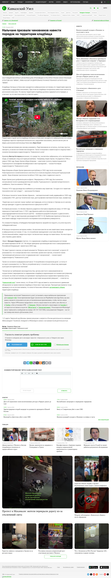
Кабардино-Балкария (85, 12)
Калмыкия (94, 12)
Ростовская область (55, 15)
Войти (105, 8)
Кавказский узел (9, 282)
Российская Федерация (43, 15)
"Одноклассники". (44, 307)
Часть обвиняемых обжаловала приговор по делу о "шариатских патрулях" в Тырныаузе (91, 60)
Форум (51, 2)
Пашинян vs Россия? (56, 20)
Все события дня (103, 419)
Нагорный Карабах (31, 15)
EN (108, 2)
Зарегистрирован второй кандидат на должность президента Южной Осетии (27, 410)
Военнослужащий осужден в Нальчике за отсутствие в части (90, 31)
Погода (85, 2)
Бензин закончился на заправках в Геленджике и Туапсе (40, 446)
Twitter (8, 305)
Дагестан (68, 12)
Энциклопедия (41, 2)
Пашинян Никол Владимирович (87, 190)
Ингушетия (75, 12)
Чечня (95, 15)
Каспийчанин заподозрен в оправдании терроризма (89, 150)
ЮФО (13, 17)
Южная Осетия (102, 15)
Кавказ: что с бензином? (11, 20)
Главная (4, 23)
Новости (5, 2)
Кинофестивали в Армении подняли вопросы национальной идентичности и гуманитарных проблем (69, 448)
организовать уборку (57, 287)
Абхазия (5, 12)
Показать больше (55, 556)
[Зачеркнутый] (32, 373)
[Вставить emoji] (37, 373)
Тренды (19, 2)
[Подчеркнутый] (29, 373)
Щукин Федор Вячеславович (86, 238)
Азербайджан (23, 12)
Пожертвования (81, 567)
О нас (58, 567)
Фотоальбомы (75, 2)
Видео (65, 2)
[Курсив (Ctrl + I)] (25, 373)
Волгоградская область (53, 12)
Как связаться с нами (68, 567)
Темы (12, 2)
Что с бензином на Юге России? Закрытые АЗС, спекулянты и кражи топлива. (91, 552)
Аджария (11, 12)
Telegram (32, 305)
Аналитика (29, 2)
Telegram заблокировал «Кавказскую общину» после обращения (90, 516)
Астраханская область (40, 12)
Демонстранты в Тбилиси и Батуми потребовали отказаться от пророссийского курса (14, 447)
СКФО (78, 15)
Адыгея (17, 12)
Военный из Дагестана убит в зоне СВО (17, 417)
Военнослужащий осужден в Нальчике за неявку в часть (76, 417)
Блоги (58, 2)
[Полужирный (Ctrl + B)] (22, 373)
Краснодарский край (20, 15)
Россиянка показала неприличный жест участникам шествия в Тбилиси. (51, 552)
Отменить (64, 390)
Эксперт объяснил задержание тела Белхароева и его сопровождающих (88, 119)
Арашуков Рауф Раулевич (84, 214)
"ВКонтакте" (32, 307)
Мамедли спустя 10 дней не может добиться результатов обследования (96, 446)
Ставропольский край (86, 15)
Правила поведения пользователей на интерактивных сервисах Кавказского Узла (38, 574)
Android (10, 298)
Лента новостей (12, 23)
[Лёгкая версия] (101, 2)
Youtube (63, 305)
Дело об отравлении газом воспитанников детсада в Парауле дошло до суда (90, 75)
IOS (15, 298)
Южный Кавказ (6, 17)
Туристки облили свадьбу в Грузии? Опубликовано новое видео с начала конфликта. (90, 484)
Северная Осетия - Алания (68, 15)
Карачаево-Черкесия (8, 15)
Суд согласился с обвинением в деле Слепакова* (88, 89)
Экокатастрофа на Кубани (101, 20)
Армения (31, 12)
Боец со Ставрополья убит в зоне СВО (70, 409)
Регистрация (27, 390)
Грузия (62, 12)
